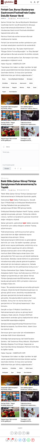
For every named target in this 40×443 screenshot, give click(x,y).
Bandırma (5, 368)
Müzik (28, 87)
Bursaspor (30, 79)
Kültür (31, 83)
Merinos (22, 87)
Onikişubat (5, 372)
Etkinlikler (5, 83)
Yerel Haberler (13, 91)
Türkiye (19, 372)
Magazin (14, 87)
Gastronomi (23, 83)
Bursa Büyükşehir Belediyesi (16, 79)
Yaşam (4, 91)
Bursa (3, 79)
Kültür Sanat (5, 87)
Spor (12, 372)
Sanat (34, 87)
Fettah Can (14, 83)
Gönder (7, 168)
